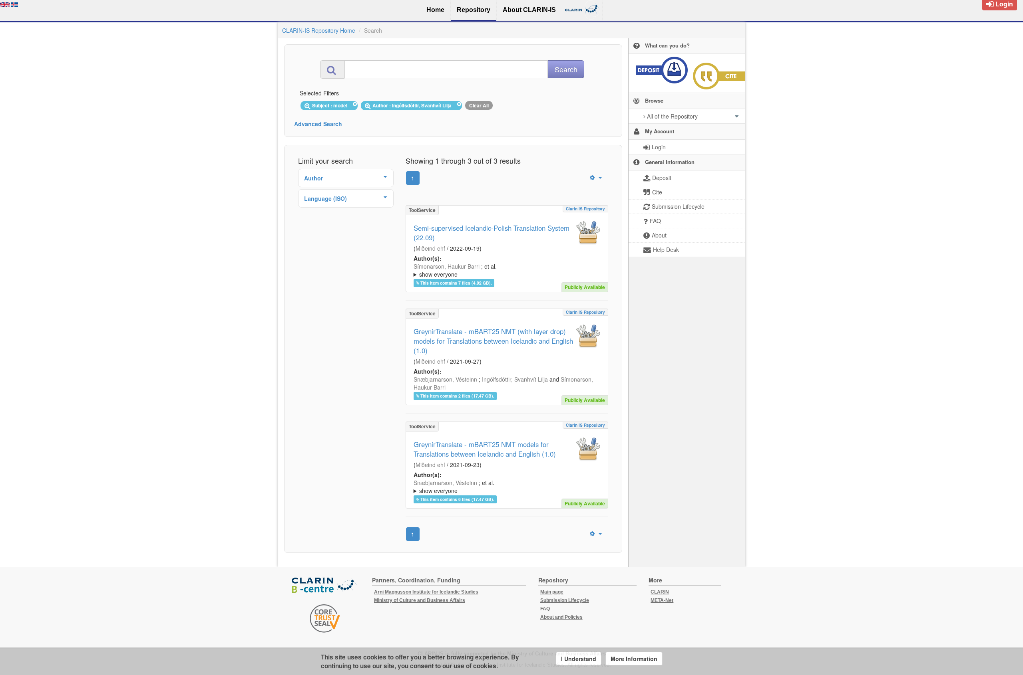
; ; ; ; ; (502, 270)
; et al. (455, 270)
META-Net (662, 600)
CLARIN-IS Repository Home (318, 30)
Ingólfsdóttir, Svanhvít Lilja (515, 379)
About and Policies (561, 617)
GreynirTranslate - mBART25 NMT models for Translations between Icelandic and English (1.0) (485, 449)
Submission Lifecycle (564, 600)
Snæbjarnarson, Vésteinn (445, 379)
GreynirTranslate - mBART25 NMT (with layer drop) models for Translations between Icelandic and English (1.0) (493, 341)
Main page (551, 592)
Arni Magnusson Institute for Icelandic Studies (426, 592)
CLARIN (660, 592)
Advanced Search (318, 124)
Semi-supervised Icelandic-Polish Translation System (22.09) (491, 232)
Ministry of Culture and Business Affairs (419, 600)
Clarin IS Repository (585, 209)
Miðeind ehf (430, 248)
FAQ (545, 609)
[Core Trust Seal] (325, 618)
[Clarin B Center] (325, 585)
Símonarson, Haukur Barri (447, 266)
